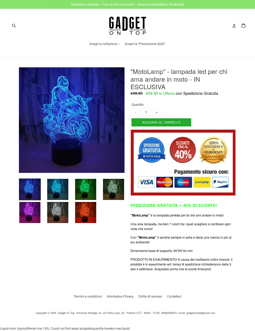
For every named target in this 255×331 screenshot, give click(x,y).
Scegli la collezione (105, 43)
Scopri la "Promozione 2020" (145, 43)
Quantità (137, 104)
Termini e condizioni (88, 296)
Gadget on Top (66, 313)
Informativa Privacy (120, 296)
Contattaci (174, 296)
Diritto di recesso (150, 296)
